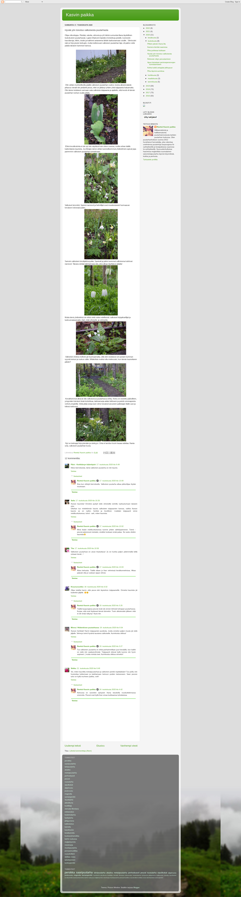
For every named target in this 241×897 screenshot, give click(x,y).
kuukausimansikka (72, 836)
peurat (67, 779)
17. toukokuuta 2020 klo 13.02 (111, 526)
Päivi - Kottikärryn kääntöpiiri (83, 465)
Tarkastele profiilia (150, 160)
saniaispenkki (70, 797)
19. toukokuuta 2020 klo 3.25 (111, 605)
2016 (148, 96)
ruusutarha (69, 782)
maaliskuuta (153, 78)
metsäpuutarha (71, 773)
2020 (148, 35)
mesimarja (69, 845)
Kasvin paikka (80, 14)
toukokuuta (152, 41)
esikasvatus (69, 812)
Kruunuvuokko (77, 587)
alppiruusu (69, 788)
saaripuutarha (70, 764)
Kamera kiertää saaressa (157, 47)
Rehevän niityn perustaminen (159, 59)
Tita (72, 548)
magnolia (68, 794)
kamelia (68, 827)
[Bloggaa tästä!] (107, 452)
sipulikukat (69, 785)
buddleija (68, 806)
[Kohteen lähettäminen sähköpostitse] (104, 452)
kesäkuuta (152, 38)
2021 (148, 31)
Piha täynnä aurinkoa (155, 71)
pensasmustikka (71, 851)
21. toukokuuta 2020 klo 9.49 (88, 668)
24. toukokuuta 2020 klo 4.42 (111, 689)
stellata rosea (70, 857)
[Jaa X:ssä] (109, 452)
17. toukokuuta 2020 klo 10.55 (87, 548)
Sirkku (73, 668)
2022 (148, 28)
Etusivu (101, 745)
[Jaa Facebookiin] (111, 452)
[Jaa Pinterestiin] (114, 452)
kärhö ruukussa (71, 839)
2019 (148, 86)
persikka (68, 761)
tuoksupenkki (70, 863)
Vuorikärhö (69, 800)
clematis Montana (72, 809)
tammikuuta (153, 82)
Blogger (136, 887)
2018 (148, 89)
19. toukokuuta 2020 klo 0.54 (111, 628)
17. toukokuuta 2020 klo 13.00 (111, 481)
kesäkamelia (70, 833)
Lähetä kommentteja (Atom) (80, 751)
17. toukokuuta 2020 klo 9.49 (108, 465)
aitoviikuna (69, 803)
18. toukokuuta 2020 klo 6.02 (95, 587)
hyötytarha (69, 818)
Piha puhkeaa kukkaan (156, 50)
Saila (73, 501)
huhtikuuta (152, 75)
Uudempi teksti (73, 745)
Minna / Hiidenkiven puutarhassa (85, 628)
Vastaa (73, 471)
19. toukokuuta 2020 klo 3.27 (111, 646)
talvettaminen (70, 860)
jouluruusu (69, 791)
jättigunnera (69, 821)
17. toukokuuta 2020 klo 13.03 (111, 567)
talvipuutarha (70, 767)
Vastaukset (77, 476)
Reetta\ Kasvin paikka (86, 481)
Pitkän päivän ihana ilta (156, 44)
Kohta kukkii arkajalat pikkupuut (159, 68)
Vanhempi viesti (128, 745)
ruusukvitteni (70, 854)
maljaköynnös (70, 842)
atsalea (67, 770)
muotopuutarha (71, 848)
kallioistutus (69, 824)
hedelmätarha (70, 815)
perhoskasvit (70, 776)
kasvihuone (69, 830)
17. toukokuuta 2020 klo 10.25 (88, 501)
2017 (148, 93)
